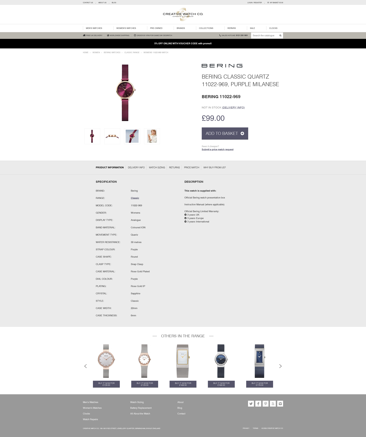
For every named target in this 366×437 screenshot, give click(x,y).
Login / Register (254, 2)
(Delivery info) (233, 107)
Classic (135, 198)
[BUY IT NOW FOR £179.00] (259, 361)
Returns (174, 167)
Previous (85, 366)
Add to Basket (222, 133)
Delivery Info (136, 167)
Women (96, 52)
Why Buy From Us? (214, 167)
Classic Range (132, 52)
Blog (114, 2)
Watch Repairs (90, 419)
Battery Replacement (141, 408)
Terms (255, 428)
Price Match (191, 167)
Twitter (251, 404)
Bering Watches (112, 52)
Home (85, 52)
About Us (102, 2)
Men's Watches (94, 28)
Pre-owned (156, 28)
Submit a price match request (217, 149)
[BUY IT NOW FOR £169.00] (183, 361)
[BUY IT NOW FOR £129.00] (106, 361)
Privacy (246, 428)
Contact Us (88, 2)
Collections (206, 28)
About (180, 402)
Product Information (110, 167)
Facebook (258, 404)
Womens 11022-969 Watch (156, 52)
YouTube (273, 404)
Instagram (280, 404)
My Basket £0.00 (276, 2)
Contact (181, 413)
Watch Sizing (157, 167)
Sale (252, 28)
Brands (181, 28)
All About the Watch (140, 413)
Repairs (231, 28)
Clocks (273, 28)
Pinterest (265, 404)
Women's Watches (126, 28)
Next (280, 366)
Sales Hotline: (235, 35)
